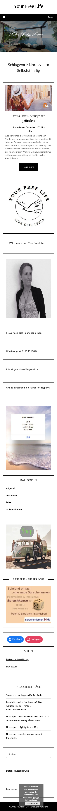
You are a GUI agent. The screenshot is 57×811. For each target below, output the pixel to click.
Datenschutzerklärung (17, 659)
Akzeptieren (32, 803)
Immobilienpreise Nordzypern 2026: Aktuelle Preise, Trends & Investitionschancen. (24, 706)
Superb (44, 806)
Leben (9, 502)
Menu (51, 17)
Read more (28, 166)
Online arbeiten (14, 509)
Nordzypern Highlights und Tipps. (23, 727)
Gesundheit (12, 495)
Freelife (28, 131)
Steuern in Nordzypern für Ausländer (24, 695)
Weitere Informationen (32, 798)
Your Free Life (28, 6)
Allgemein (11, 488)
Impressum (11, 666)
